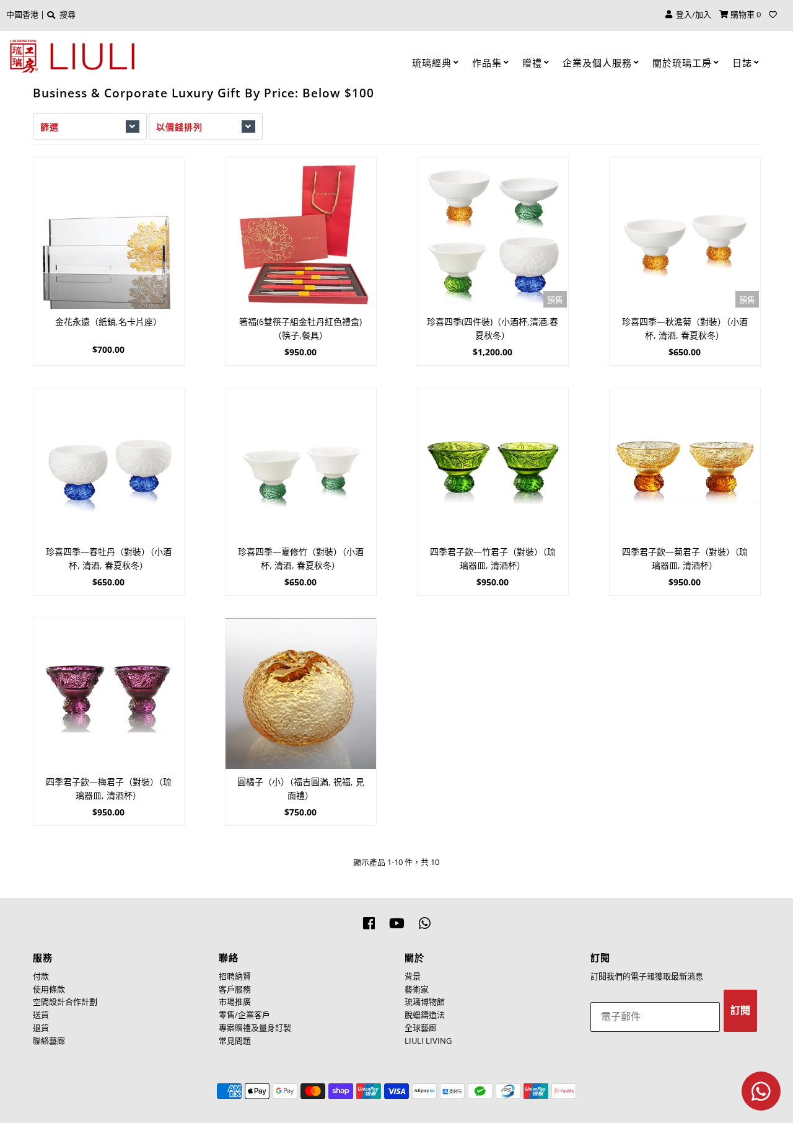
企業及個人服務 (597, 62)
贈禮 (532, 62)
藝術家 (417, 989)
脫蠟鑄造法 (425, 1014)
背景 (413, 976)
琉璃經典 (432, 62)
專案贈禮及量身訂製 (255, 1027)
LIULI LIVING (428, 1040)
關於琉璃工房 (682, 62)
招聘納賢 (235, 976)
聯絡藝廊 (49, 1040)
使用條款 (49, 989)
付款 (41, 976)
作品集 (487, 62)
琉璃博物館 (425, 1001)
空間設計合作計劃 (65, 1001)
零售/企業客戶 (244, 1014)
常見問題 (235, 1040)
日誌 (742, 62)
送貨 (41, 1014)
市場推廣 (235, 1001)
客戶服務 (235, 989)
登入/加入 (691, 14)
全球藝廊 (421, 1027)
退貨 (41, 1027)
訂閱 (740, 1010)
